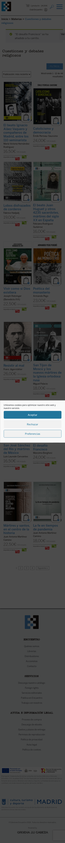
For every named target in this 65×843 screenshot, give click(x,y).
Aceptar (32, 414)
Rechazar (32, 424)
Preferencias (32, 433)
